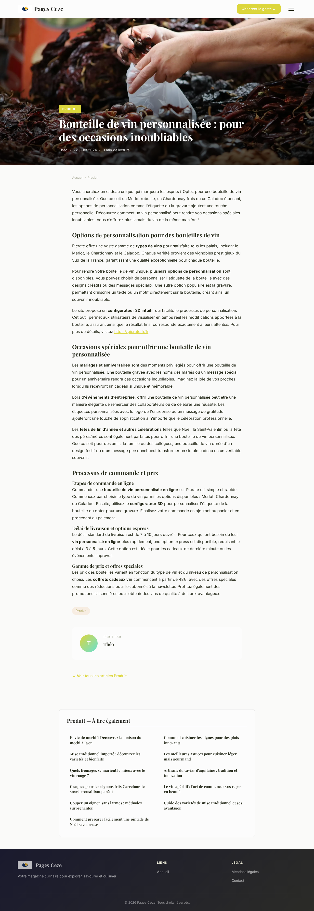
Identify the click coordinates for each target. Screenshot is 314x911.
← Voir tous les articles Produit (99, 675)
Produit (69, 109)
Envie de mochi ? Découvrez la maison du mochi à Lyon (105, 740)
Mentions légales (245, 872)
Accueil (77, 177)
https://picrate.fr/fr (131, 331)
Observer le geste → (259, 9)
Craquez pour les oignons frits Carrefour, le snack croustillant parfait (107, 789)
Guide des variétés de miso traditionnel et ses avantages (203, 805)
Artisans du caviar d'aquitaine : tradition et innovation (200, 773)
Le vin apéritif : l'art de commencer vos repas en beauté (202, 789)
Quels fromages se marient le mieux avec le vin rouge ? (107, 773)
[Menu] (291, 9)
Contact (238, 880)
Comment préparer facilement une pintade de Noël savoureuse (109, 822)
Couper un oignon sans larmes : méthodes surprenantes (106, 805)
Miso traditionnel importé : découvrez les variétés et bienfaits (105, 756)
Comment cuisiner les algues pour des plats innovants (201, 740)
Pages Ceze (48, 9)
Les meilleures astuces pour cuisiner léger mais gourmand (200, 756)
